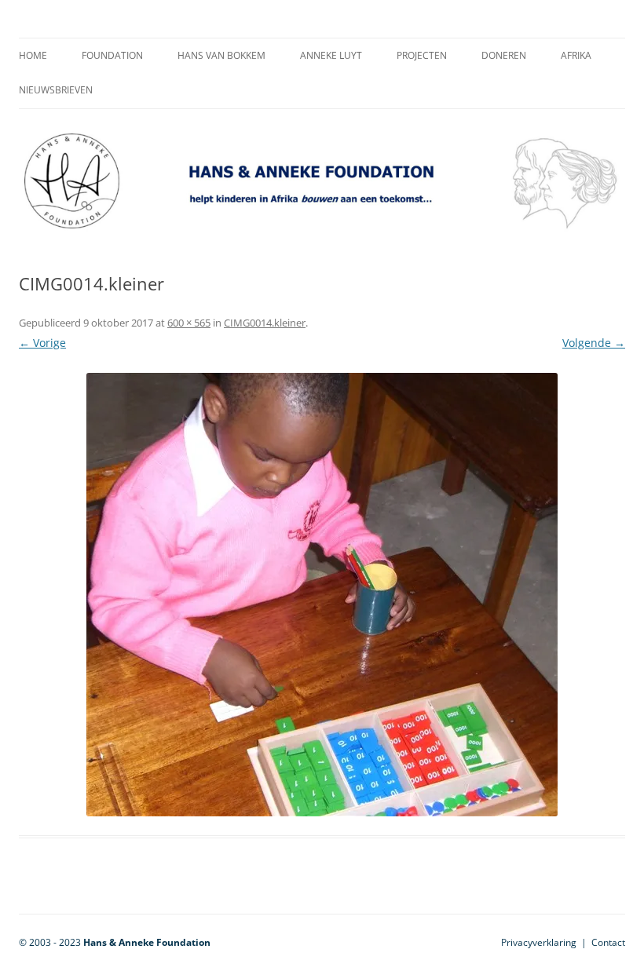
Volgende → (593, 342)
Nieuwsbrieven (56, 90)
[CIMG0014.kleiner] (322, 594)
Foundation (112, 55)
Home (33, 55)
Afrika (576, 55)
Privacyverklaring (538, 942)
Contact (608, 942)
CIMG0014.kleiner (265, 323)
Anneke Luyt (331, 55)
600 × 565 (188, 323)
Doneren (503, 55)
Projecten (422, 55)
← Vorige (42, 342)
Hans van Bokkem (221, 55)
